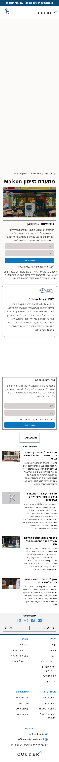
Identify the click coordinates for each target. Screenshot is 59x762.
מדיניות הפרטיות (30, 266)
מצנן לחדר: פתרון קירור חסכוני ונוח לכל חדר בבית (41, 581)
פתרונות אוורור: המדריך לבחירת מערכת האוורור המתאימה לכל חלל (40, 541)
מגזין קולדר (42, 173)
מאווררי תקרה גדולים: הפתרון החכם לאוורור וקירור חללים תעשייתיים (41, 496)
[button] (23, 437)
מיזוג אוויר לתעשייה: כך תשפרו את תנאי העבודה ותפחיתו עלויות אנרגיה (40, 455)
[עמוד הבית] (29, 753)
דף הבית (52, 173)
